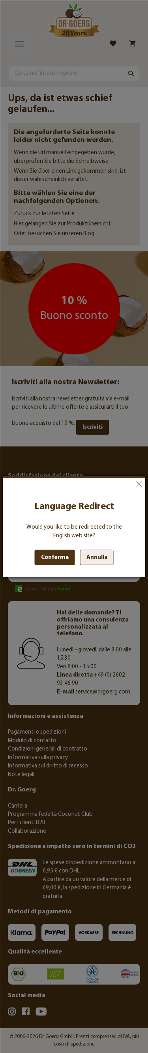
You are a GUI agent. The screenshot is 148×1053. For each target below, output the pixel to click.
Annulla (139, 484)
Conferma (55, 558)
